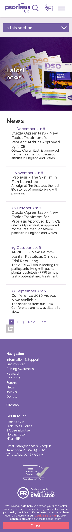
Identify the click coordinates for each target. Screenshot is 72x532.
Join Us (11, 392)
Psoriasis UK (17, 9)
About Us (13, 378)
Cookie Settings (45, 515)
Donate (11, 396)
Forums (12, 383)
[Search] (35, 8)
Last (43, 322)
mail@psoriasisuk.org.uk (33, 446)
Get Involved (15, 364)
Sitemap (12, 405)
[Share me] (10, 328)
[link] (48, 8)
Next (32, 322)
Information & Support (22, 360)
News (10, 387)
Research (13, 373)
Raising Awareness (20, 369)
